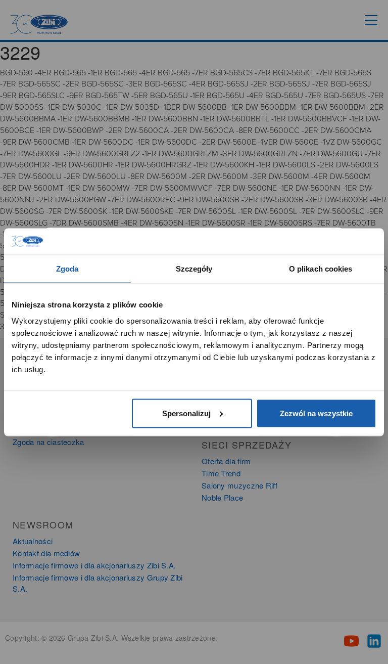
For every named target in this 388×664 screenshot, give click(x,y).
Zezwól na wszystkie (316, 413)
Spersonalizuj (186, 413)
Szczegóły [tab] (194, 268)
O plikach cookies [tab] (321, 268)
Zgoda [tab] (67, 268)
